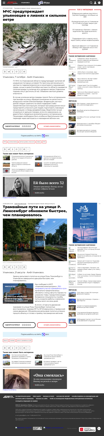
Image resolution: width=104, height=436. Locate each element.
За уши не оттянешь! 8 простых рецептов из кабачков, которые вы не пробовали (89, 256)
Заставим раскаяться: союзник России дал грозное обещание (86, 131)
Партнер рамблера (72, 428)
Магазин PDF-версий (62, 396)
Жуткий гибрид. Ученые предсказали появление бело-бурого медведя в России (89, 282)
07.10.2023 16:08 (7, 8)
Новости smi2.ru (9, 198)
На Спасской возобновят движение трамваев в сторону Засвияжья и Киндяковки (21, 356)
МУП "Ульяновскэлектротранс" (13, 262)
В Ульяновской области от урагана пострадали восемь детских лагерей (53, 158)
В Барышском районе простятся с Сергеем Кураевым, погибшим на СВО (85, 15)
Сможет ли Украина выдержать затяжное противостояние (87, 306)
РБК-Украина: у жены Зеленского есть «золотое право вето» (87, 104)
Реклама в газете (48, 396)
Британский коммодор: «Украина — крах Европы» (88, 300)
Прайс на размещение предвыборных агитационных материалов (71, 398)
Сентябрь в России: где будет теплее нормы (88, 117)
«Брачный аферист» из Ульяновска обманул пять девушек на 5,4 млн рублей (85, 47)
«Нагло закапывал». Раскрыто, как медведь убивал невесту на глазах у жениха (88, 269)
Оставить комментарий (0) (52, 126)
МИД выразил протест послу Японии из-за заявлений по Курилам (89, 320)
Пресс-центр (37, 396)
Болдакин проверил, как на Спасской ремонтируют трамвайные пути (52, 363)
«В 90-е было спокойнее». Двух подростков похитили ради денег (88, 72)
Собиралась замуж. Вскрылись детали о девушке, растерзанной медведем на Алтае (87, 60)
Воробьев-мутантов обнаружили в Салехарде (88, 111)
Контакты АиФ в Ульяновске (24, 398)
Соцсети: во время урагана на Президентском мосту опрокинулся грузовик (53, 164)
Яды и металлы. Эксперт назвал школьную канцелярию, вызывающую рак (87, 80)
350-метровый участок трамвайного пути (51, 288)
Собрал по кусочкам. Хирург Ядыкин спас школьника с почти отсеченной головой (89, 276)
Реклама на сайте (41, 398)
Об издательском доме (23, 396)
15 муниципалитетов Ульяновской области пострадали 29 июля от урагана (22, 158)
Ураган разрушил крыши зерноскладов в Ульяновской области (21, 164)
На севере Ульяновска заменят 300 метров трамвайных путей (21, 362)
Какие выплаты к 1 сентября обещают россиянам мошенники (88, 124)
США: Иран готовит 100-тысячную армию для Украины (87, 293)
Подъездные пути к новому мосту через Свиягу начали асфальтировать (85, 39)
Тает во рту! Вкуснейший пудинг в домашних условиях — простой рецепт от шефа (88, 93)
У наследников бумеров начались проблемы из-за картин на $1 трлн (87, 313)
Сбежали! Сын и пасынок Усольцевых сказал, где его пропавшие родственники (89, 67)
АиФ (16, 67)
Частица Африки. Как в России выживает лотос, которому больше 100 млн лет (88, 249)
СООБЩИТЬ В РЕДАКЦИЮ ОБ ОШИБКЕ (26, 401)
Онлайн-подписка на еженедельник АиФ (85, 396)
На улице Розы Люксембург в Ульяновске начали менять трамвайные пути (53, 356)
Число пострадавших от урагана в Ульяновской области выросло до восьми (22, 171)
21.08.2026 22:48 (8, 203)
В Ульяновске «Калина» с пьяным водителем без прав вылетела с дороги (85, 31)
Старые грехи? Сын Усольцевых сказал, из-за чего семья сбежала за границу (88, 87)
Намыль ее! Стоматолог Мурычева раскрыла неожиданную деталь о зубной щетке (88, 262)
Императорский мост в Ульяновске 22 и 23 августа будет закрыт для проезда (85, 23)
